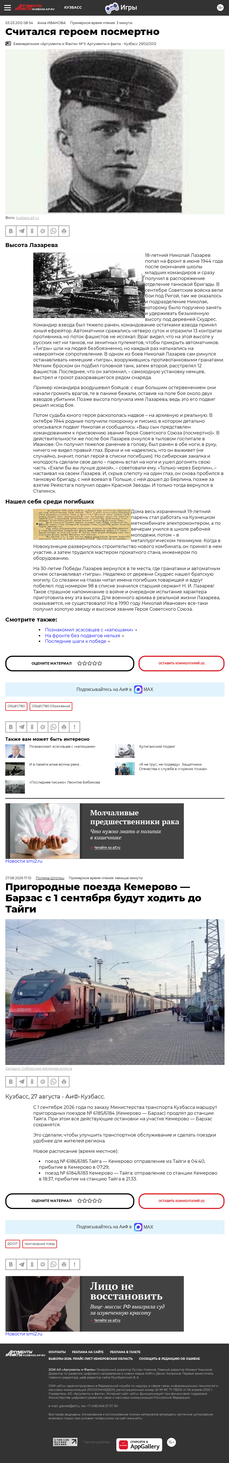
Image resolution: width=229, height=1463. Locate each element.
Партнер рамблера (97, 1442)
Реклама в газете (125, 1352)
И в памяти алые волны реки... (55, 764)
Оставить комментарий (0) (182, 663)
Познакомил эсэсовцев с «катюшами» (89, 629)
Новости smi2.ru (23, 861)
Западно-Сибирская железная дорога (38, 1068)
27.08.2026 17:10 (18, 878)
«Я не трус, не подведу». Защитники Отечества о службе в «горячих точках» (173, 766)
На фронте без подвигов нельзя (82, 635)
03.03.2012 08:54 (19, 23)
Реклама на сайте (88, 1352)
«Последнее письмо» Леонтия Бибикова (64, 782)
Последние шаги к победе (75, 641)
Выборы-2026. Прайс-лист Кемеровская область (91, 1359)
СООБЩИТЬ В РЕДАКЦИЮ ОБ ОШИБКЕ (169, 1359)
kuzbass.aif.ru (27, 218)
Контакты (57, 1352)
